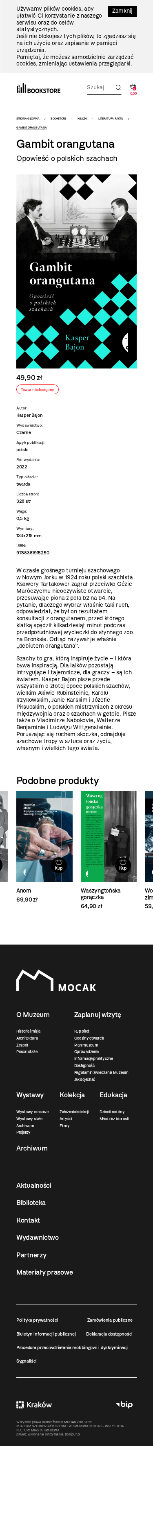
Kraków (34, 1404)
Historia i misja (28, 1031)
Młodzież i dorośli (114, 1119)
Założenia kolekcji (74, 1112)
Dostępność (84, 1065)
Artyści (66, 1119)
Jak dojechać (84, 1079)
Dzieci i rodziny (112, 1112)
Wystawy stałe (29, 1119)
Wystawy (30, 1095)
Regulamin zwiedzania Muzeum (101, 1072)
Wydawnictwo (37, 1237)
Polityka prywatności (37, 1320)
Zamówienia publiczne (110, 1320)
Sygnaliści (26, 1361)
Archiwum (25, 1125)
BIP (124, 1404)
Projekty (23, 1132)
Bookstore (58, 118)
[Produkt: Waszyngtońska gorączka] (109, 850)
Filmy (65, 1125)
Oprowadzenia (86, 1051)
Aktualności (33, 1185)
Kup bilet (81, 1031)
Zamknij (122, 10)
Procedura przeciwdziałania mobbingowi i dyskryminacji (72, 1347)
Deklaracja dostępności (109, 1334)
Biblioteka (31, 1202)
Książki (82, 118)
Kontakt (28, 1220)
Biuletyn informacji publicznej (46, 1334)
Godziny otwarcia (89, 1038)
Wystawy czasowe (32, 1112)
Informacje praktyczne (93, 1058)
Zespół (22, 1045)
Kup (58, 868)
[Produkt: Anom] (44, 847)
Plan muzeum (86, 1045)
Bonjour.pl (72, 1434)
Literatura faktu (110, 118)
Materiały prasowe (44, 1272)
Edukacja (113, 1095)
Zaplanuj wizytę (97, 1014)
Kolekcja (72, 1095)
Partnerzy (31, 1255)
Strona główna (27, 118)
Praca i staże (26, 1051)
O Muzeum (33, 1014)
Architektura (27, 1038)
